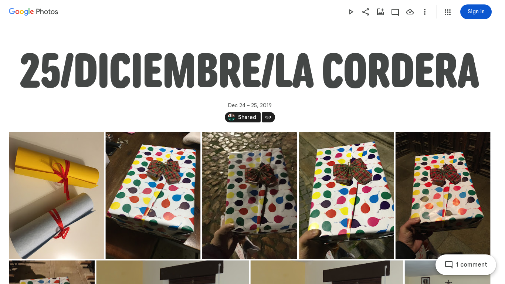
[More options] (424, 11)
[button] (447, 12)
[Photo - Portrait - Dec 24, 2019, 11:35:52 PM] (443, 195)
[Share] (365, 11)
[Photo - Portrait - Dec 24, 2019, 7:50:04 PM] (56, 195)
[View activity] (395, 11)
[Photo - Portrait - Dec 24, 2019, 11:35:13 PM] (249, 195)
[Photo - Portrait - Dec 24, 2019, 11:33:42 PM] (152, 195)
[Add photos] (380, 11)
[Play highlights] (351, 12)
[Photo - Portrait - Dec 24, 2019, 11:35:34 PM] (346, 195)
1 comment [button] (471, 264)
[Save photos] (410, 11)
